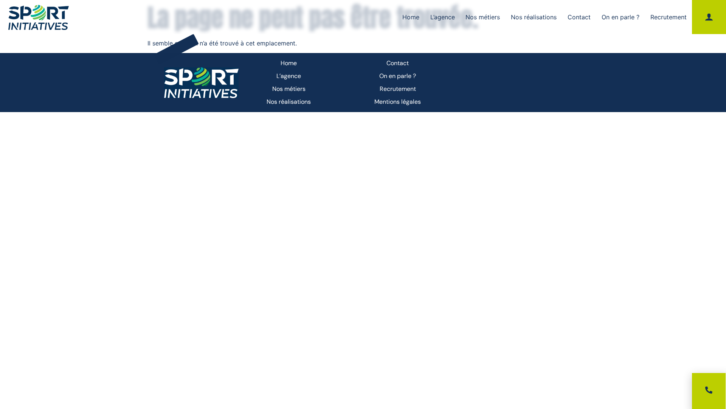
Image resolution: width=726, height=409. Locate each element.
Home (410, 17)
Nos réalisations (534, 17)
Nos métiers (482, 17)
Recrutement (668, 17)
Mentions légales (397, 102)
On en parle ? (620, 17)
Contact (579, 17)
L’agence (442, 17)
